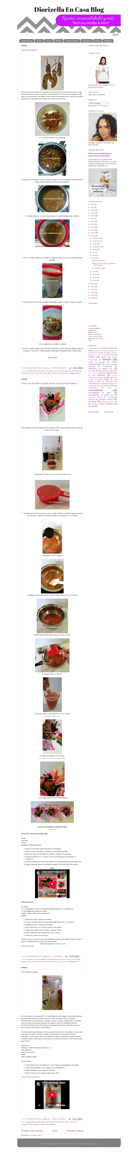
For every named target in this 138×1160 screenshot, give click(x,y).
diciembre (96, 238)
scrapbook (92, 401)
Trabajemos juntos (71, 41)
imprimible (30, 946)
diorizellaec (49, 371)
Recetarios (108, 41)
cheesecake (109, 381)
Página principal (27, 41)
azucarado (92, 371)
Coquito (91, 357)
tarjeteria (93, 404)
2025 (93, 207)
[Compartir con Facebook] (80, 368)
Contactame (86, 41)
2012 (93, 289)
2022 (93, 216)
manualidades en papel (99, 393)
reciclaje (24, 1124)
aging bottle (30, 1122)
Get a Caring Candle (95, 336)
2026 (93, 204)
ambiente (91, 366)
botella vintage (40, 1122)
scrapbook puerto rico (109, 401)
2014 (93, 284)
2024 (93, 210)
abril (94, 271)
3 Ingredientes (93, 348)
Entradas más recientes (32, 1131)
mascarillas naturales (95, 397)
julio (94, 252)
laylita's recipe (60, 944)
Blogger (95, 1144)
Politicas (97, 41)
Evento (104, 357)
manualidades (95, 390)
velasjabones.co (73, 961)
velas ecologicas (106, 404)
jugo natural (39, 373)
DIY (47, 1122)
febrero (95, 277)
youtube (91, 406)
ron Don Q (63, 961)
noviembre (96, 241)
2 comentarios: (58, 956)
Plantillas (58, 41)
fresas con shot (26, 961)
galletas (110, 387)
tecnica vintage (33, 1124)
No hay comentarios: (60, 368)
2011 (92, 292)
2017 (93, 230)
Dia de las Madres (40, 959)
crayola (102, 383)
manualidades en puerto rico (100, 395)
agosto (95, 249)
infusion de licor (45, 961)
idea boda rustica (63, 1122)
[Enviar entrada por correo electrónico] (70, 368)
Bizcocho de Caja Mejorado (100, 351)
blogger (108, 377)
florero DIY (52, 1122)
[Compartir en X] (78, 368)
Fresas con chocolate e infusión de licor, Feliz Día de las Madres (49, 383)
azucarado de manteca (107, 371)
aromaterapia (107, 366)
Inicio (54, 1131)
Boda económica (112, 353)
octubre (95, 244)
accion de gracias (96, 362)
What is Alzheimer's (95, 334)
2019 (93, 224)
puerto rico (55, 961)
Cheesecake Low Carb (97, 355)
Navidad (106, 359)
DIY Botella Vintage (29, 972)
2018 (93, 227)
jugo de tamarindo (75, 371)
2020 (93, 221)
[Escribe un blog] (76, 368)
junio (94, 255)
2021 (93, 218)
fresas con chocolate (73, 959)
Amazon (49, 41)
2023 (93, 213)
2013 (93, 287)
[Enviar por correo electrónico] (74, 368)
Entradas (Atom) (36, 1135)
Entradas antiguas (75, 1131)
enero (95, 280)
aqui (79, 862)
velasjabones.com (75, 373)
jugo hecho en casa (27, 373)
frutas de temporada (61, 371)
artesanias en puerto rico (100, 368)
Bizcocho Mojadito (109, 348)
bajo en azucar (92, 373)
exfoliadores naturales (102, 385)
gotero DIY (36, 961)
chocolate (30, 959)
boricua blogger (103, 379)
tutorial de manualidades (47, 1124)
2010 (93, 295)
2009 (93, 298)
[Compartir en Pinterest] (82, 368)
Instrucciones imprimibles (30, 1077)
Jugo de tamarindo (29, 50)
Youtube (39, 41)
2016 (93, 233)
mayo (95, 258)
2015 (93, 236)
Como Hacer (110, 355)
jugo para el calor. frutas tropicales (56, 373)
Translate (104, 106)
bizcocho (102, 373)
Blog (102, 353)
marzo (95, 274)
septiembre (97, 247)
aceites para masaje (108, 364)
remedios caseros (106, 399)
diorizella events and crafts (36, 371)
